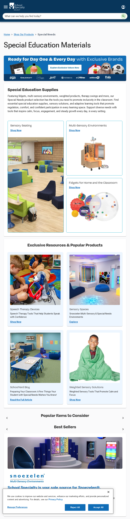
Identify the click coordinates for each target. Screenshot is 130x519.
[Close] (108, 491)
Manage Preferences (17, 507)
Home (7, 34)
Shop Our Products (24, 34)
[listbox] (65, 418)
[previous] (7, 418)
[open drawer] (6, 7)
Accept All (98, 507)
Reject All (75, 507)
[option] (39, 418)
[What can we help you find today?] (123, 16)
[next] (123, 418)
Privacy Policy (56, 499)
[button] (123, 7)
